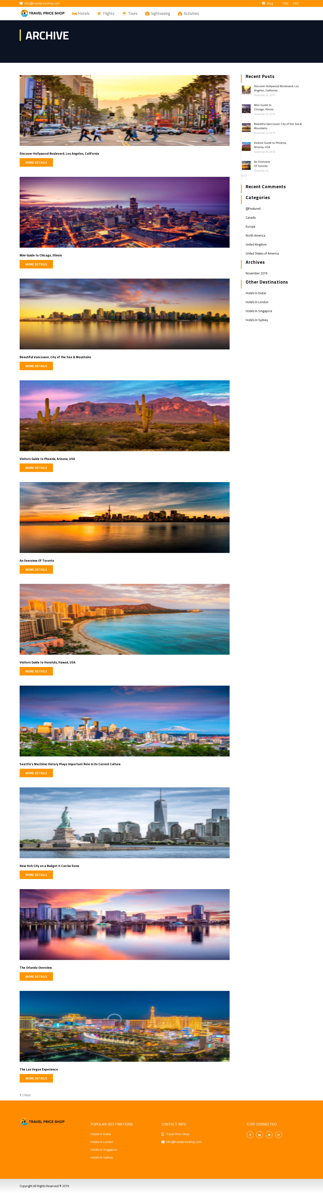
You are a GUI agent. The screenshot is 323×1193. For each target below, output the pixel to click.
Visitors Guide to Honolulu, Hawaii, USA (47, 662)
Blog (270, 3)
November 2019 (256, 273)
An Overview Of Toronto (37, 560)
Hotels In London (257, 302)
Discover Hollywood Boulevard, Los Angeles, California (59, 153)
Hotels (84, 13)
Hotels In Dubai (256, 293)
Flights (108, 13)
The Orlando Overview (36, 967)
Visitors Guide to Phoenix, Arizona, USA (47, 459)
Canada (251, 217)
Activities (191, 13)
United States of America (262, 253)
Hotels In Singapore (259, 311)
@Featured (253, 208)
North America (255, 235)
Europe (250, 226)
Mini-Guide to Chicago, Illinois (41, 255)
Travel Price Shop (177, 1134)
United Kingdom (256, 244)
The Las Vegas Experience (39, 1069)
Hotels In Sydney (257, 320)
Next (27, 1095)
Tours (132, 13)
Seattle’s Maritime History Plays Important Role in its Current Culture (70, 764)
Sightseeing (160, 13)
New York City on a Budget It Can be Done (49, 866)
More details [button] (36, 162)
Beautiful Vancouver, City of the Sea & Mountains (55, 357)
